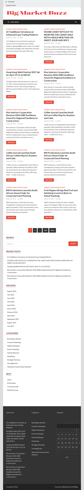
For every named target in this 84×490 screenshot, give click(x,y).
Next (52, 230)
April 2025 (11, 316)
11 (62, 439)
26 (66, 447)
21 (73, 443)
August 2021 (11, 323)
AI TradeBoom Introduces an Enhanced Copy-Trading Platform (29, 257)
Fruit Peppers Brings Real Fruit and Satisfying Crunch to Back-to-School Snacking (60, 193)
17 (58, 443)
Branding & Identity (14, 339)
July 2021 (10, 326)
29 (76, 447)
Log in (9, 380)
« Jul (66, 457)
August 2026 (11, 291)
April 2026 (11, 305)
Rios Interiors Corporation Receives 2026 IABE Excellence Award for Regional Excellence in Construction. (15, 458)
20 (69, 443)
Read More (10, 56)
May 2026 (10, 302)
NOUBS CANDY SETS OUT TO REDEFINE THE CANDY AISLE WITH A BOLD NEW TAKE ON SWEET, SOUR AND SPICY (16, 436)
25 (62, 447)
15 (76, 439)
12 (66, 439)
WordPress (66, 487)
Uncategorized (12, 363)
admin (21, 37)
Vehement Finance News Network (16, 29)
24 (58, 447)
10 (58, 439)
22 (76, 443)
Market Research (13, 353)
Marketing (11, 356)
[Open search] (75, 22)
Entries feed (11, 383)
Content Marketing (14, 342)
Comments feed (12, 387)
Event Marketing (13, 349)
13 (69, 439)
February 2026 (12, 312)
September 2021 (13, 319)
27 (69, 447)
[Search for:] (42, 243)
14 (73, 439)
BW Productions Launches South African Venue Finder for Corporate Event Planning (59, 155)
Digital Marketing (13, 346)
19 (66, 443)
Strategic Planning (13, 360)
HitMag (75, 487)
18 (62, 443)
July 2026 (10, 295)
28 (73, 447)
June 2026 (11, 298)
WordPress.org (12, 390)
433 (45, 230)
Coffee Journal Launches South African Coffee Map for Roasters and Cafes (59, 115)
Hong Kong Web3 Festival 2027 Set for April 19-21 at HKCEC (28, 266)
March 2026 (11, 309)
